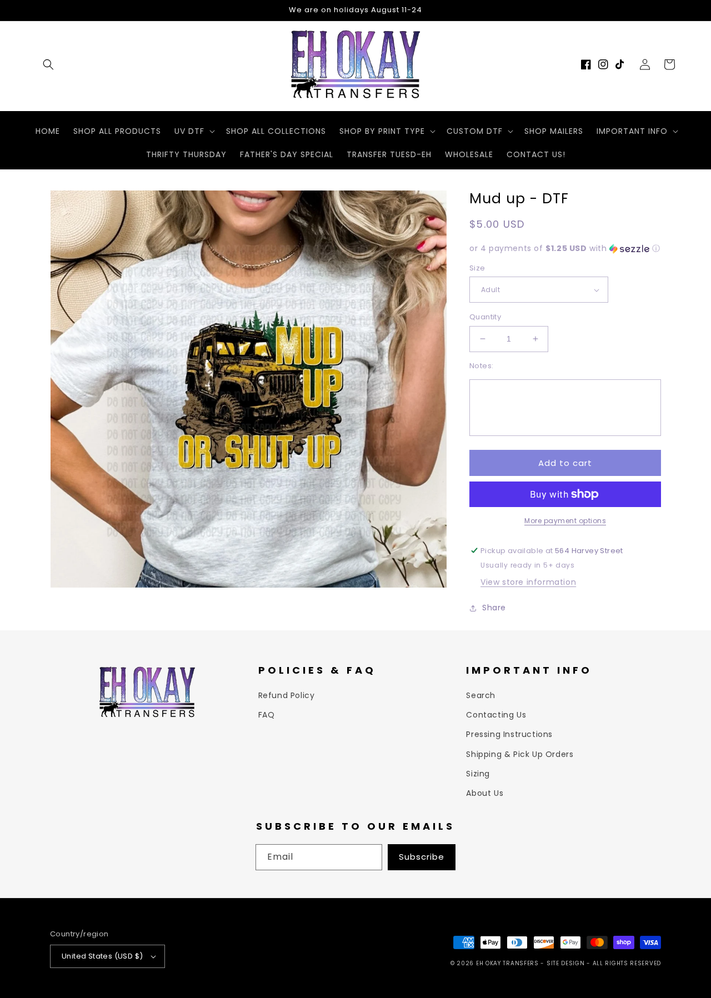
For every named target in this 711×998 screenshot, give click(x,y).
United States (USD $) (102, 956)
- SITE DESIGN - (566, 963)
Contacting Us (496, 714)
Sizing (478, 773)
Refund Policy (286, 695)
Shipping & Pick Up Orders (519, 754)
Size (477, 268)
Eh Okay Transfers (507, 963)
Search (480, 695)
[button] (48, 64)
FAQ (266, 714)
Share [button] (494, 607)
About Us (484, 793)
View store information (528, 582)
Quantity (485, 317)
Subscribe (421, 856)
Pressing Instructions (509, 734)
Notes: (481, 365)
